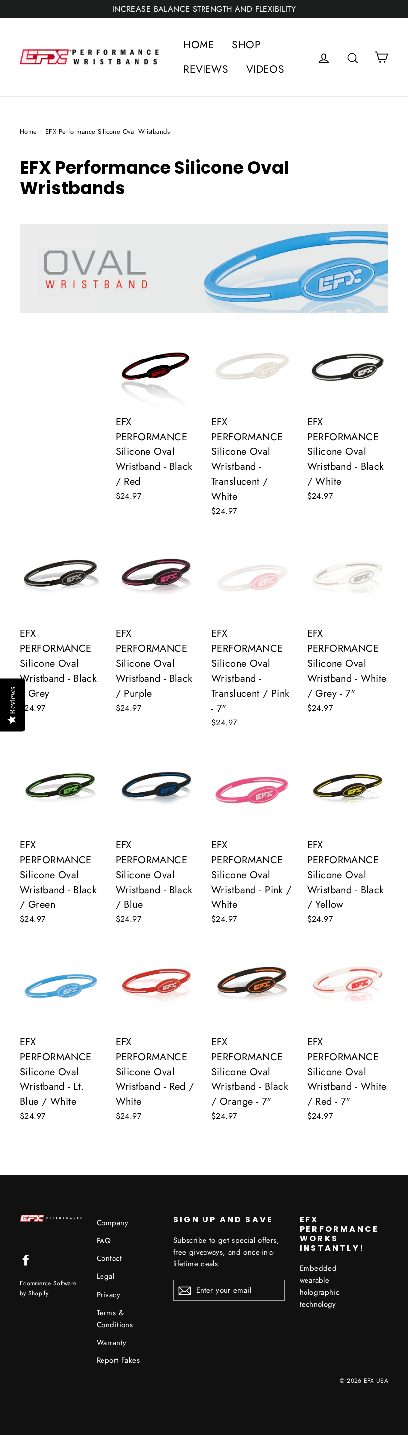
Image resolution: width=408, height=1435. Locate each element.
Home (28, 131)
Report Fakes (118, 1360)
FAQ (104, 1240)
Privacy (108, 1294)
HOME (198, 44)
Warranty (111, 1342)
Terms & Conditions (115, 1318)
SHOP (246, 44)
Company (112, 1222)
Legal (105, 1276)
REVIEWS (205, 69)
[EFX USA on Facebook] (26, 1259)
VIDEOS (265, 69)
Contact (109, 1258)
